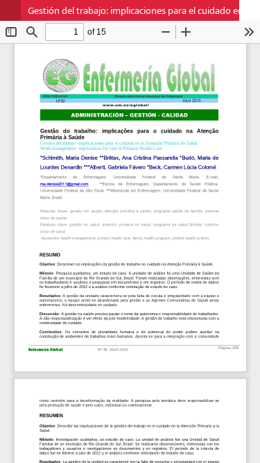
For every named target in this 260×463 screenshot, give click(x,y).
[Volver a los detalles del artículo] (10, 10)
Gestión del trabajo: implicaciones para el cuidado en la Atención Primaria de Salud (144, 10)
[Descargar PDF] (249, 10)
